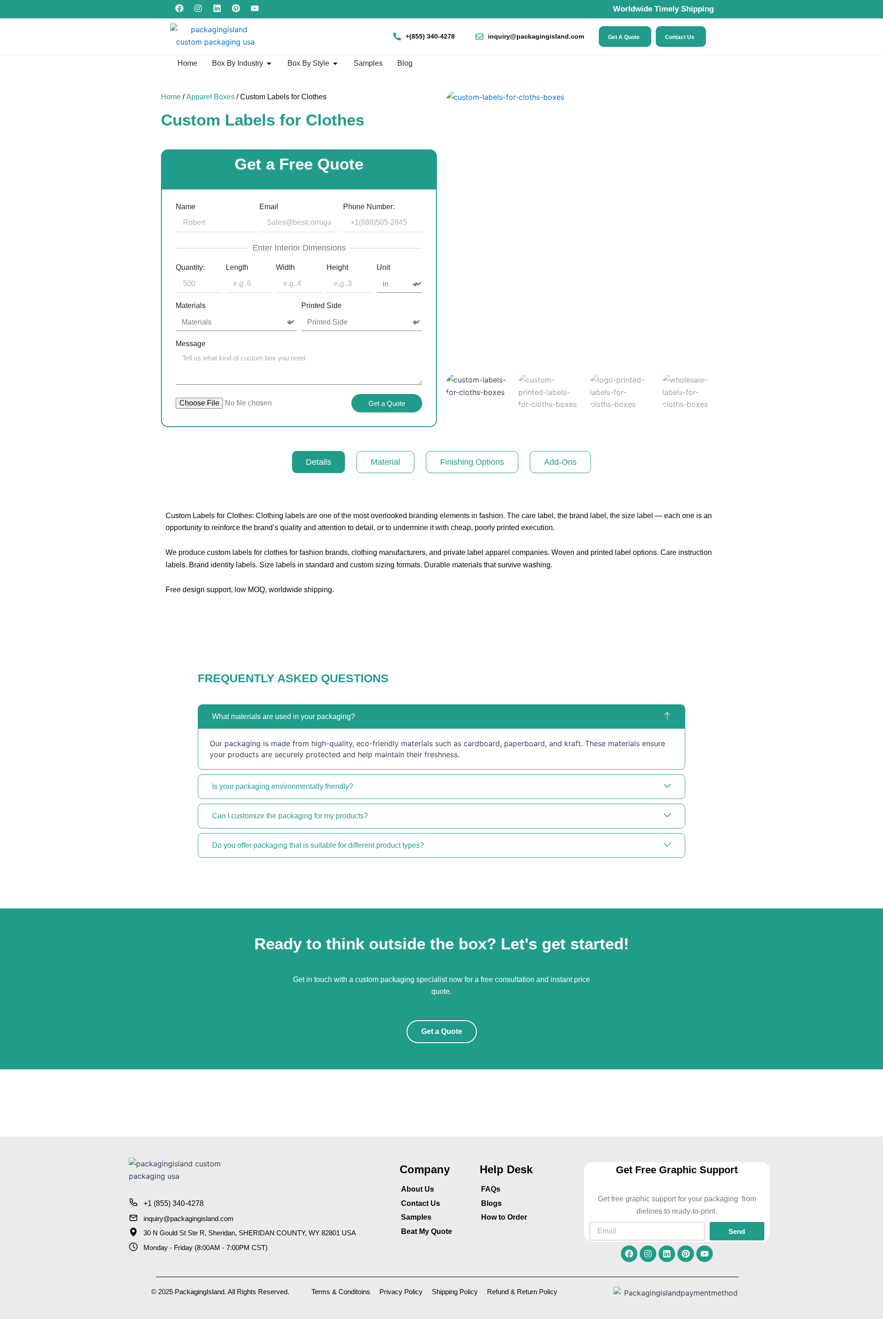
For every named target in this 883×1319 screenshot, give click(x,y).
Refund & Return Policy (522, 1292)
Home (171, 97)
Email (268, 207)
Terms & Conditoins (340, 1292)
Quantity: (190, 267)
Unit (383, 267)
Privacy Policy (401, 1292)
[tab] (318, 462)
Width (285, 267)
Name (185, 207)
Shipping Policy (455, 1292)
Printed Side (321, 305)
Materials (191, 305)
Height (337, 267)
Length (237, 267)
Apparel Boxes (210, 97)
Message (191, 344)
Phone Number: (369, 207)
